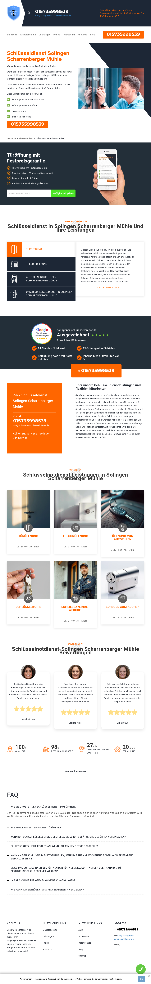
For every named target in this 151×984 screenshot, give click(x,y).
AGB (80, 930)
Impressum (69, 35)
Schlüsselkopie (28, 606)
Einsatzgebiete (28, 35)
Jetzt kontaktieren (107, 287)
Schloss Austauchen (122, 606)
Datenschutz (84, 943)
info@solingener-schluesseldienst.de (53, 15)
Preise (56, 35)
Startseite (12, 35)
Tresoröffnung (75, 536)
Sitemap (82, 956)
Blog (92, 35)
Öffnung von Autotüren (122, 537)
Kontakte (82, 35)
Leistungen (44, 35)
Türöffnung (28, 536)
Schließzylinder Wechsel (75, 608)
